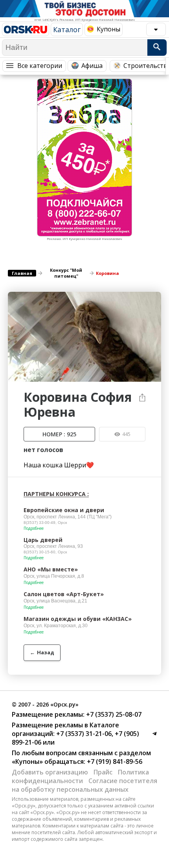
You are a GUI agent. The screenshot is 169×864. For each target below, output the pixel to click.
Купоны (108, 29)
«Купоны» (27, 761)
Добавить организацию (50, 772)
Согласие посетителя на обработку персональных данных (84, 785)
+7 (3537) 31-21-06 (83, 733)
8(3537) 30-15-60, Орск (45, 552)
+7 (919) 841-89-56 (113, 761)
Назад (42, 652)
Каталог (67, 29)
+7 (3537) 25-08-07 (112, 714)
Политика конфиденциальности (80, 776)
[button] (154, 299)
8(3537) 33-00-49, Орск (45, 522)
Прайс (103, 772)
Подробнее (34, 528)
